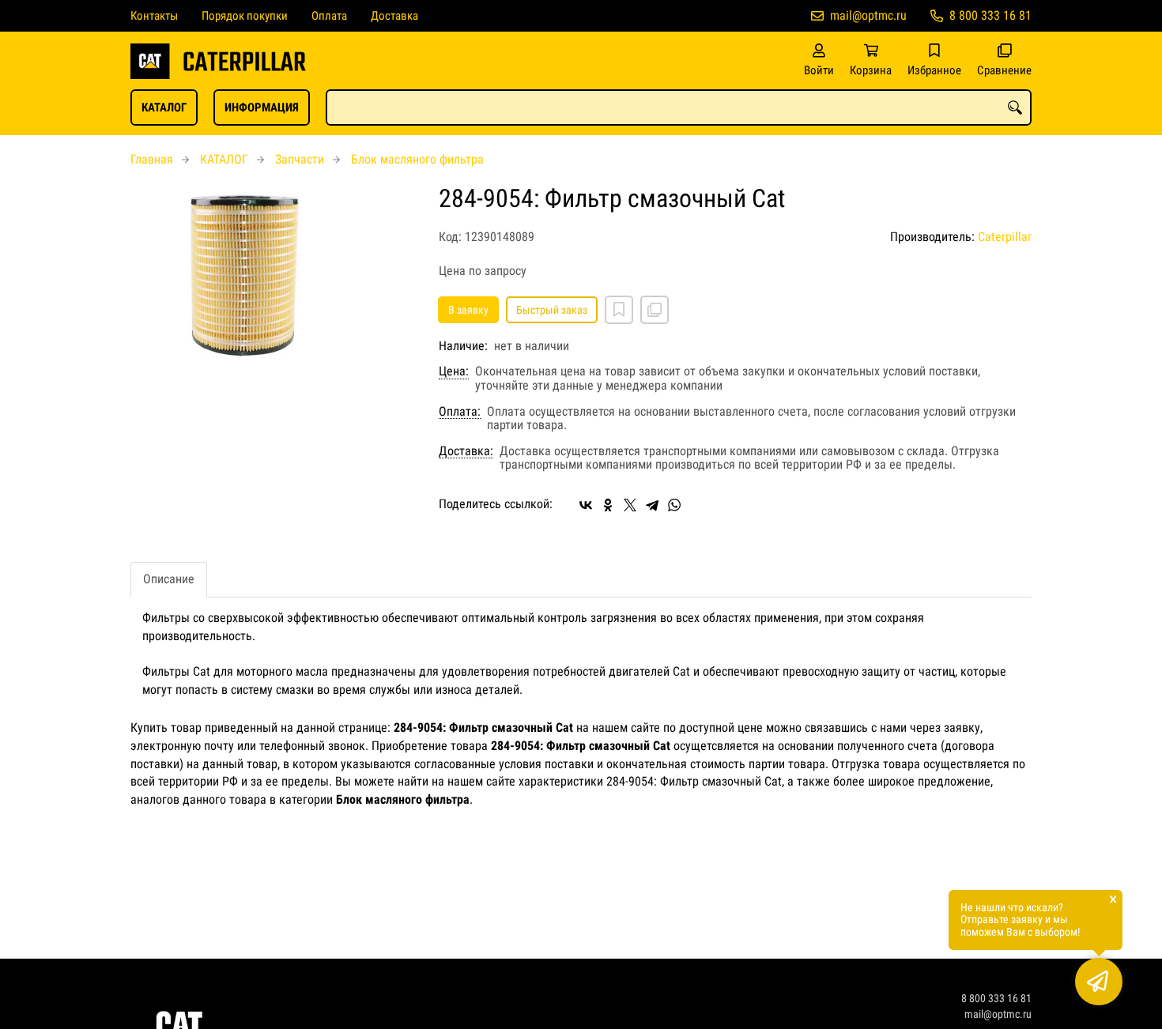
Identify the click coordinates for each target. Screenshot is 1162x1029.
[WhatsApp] (674, 505)
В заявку (468, 309)
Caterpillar (1005, 236)
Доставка (394, 16)
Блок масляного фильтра (417, 159)
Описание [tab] (168, 578)
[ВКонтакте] (585, 505)
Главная (151, 159)
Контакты (154, 16)
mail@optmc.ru (868, 15)
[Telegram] (652, 505)
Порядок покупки (245, 16)
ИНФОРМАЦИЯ (261, 107)
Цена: (454, 371)
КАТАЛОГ (164, 107)
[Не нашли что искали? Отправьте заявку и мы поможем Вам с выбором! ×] (1098, 981)
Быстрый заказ (551, 309)
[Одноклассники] (607, 505)
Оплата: (460, 412)
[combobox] (679, 107)
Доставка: (466, 451)
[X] (630, 505)
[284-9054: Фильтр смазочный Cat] (272, 274)
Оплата (329, 16)
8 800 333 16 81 (990, 15)
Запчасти (299, 159)
